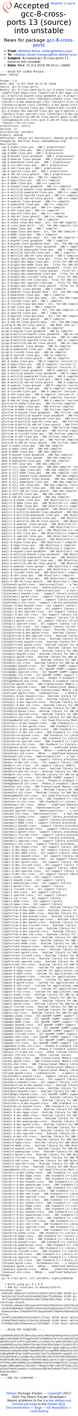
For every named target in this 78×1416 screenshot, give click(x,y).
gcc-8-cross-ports (53, 43)
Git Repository (57, 1407)
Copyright (55, 1393)
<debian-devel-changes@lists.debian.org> (45, 54)
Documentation (18, 1407)
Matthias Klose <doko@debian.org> (45, 51)
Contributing (39, 1411)
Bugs (38, 1407)
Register (57, 3)
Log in (70, 3)
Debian (11, 1393)
